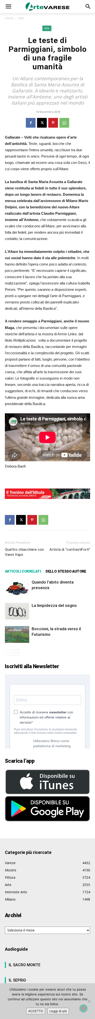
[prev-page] (8, 652)
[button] (8, 6)
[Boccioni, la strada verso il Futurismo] (17, 634)
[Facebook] (31, 123)
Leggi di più (58, 1011)
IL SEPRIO (17, 980)
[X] (42, 123)
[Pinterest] (53, 123)
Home (9, 18)
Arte (21, 18)
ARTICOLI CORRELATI (23, 571)
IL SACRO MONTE (24, 965)
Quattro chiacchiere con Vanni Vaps (24, 552)
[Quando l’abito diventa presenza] (17, 587)
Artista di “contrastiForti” (69, 549)
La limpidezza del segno (54, 605)
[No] (88, 1001)
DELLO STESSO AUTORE (66, 571)
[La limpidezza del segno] (17, 611)
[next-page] (16, 652)
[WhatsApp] (64, 123)
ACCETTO (35, 1011)
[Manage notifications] (83, 1008)
